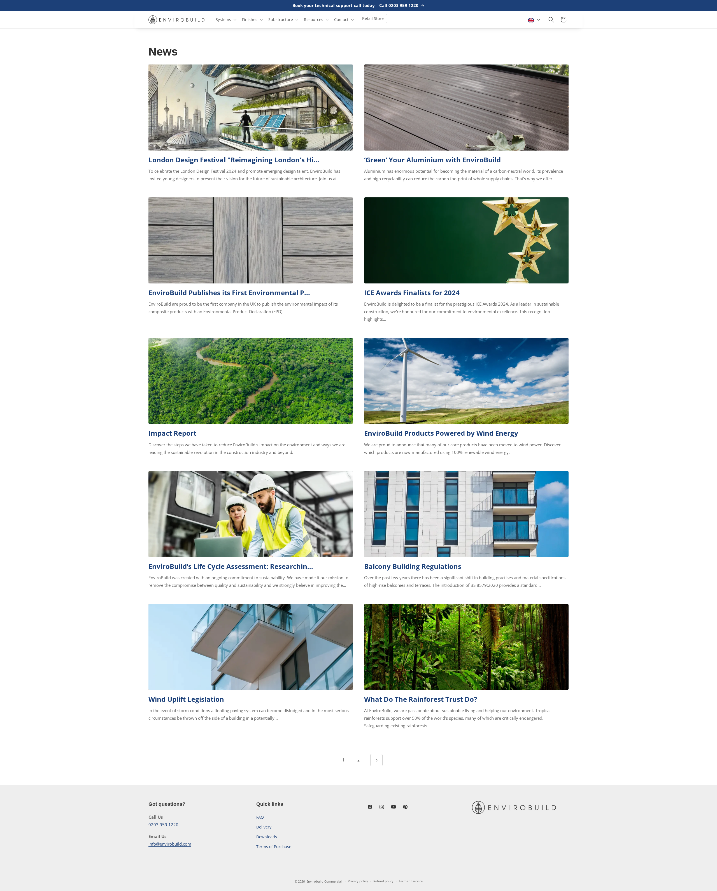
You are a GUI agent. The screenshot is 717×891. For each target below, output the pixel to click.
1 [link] (343, 760)
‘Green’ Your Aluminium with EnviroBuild (432, 159)
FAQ (260, 817)
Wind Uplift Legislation (186, 699)
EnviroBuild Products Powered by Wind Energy (441, 433)
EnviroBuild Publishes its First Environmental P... (229, 292)
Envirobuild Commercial (324, 881)
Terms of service (411, 881)
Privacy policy (358, 881)
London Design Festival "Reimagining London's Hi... (233, 159)
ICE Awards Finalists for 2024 (412, 292)
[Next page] (376, 760)
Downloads (266, 836)
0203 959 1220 (163, 824)
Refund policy (383, 881)
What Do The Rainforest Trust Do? (420, 699)
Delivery (263, 827)
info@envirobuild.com (169, 844)
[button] (225, 20)
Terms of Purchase (273, 846)
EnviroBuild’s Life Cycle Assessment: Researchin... (230, 566)
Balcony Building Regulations (412, 566)
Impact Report (172, 433)
